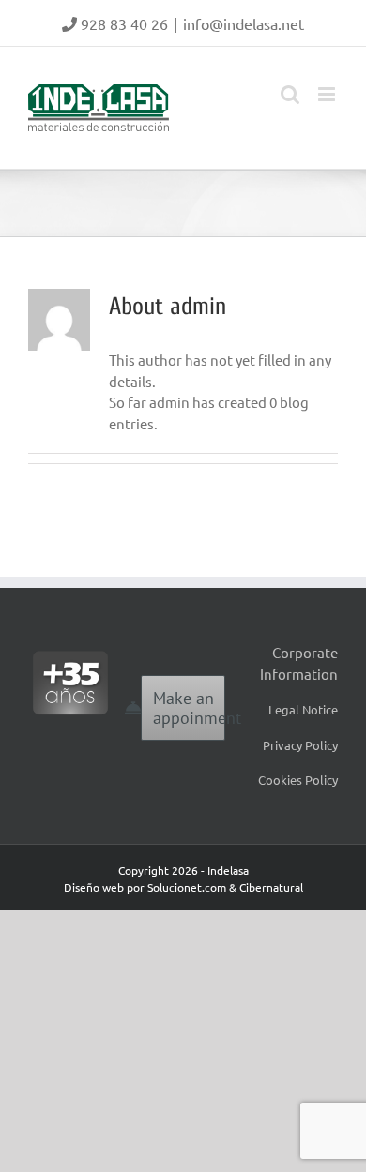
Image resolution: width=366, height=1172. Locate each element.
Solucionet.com (186, 886)
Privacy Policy (300, 745)
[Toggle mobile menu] (328, 94)
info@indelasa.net (243, 23)
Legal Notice (303, 709)
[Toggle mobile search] (290, 94)
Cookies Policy (298, 780)
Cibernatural (271, 886)
